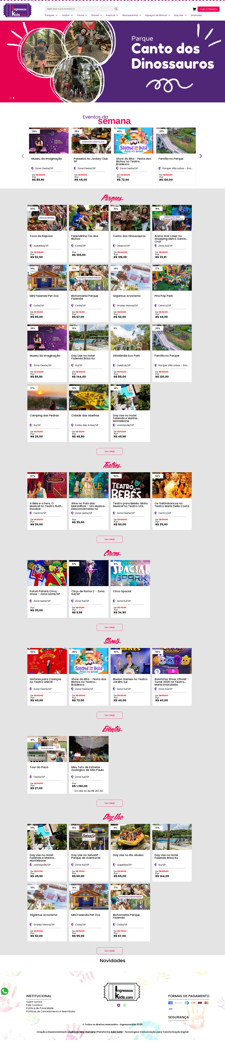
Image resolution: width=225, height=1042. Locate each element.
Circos (80, 15)
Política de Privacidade (40, 1008)
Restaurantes (130, 15)
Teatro (65, 15)
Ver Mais (110, 451)
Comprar (46, 187)
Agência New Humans (82, 1032)
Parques (49, 15)
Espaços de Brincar (156, 15)
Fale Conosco (34, 1005)
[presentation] (23, 156)
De (38, 175)
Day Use (178, 15)
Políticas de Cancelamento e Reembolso (50, 1011)
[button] (10, 98)
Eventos (110, 15)
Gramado (196, 15)
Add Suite (117, 1032)
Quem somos (34, 1002)
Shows (95, 15)
